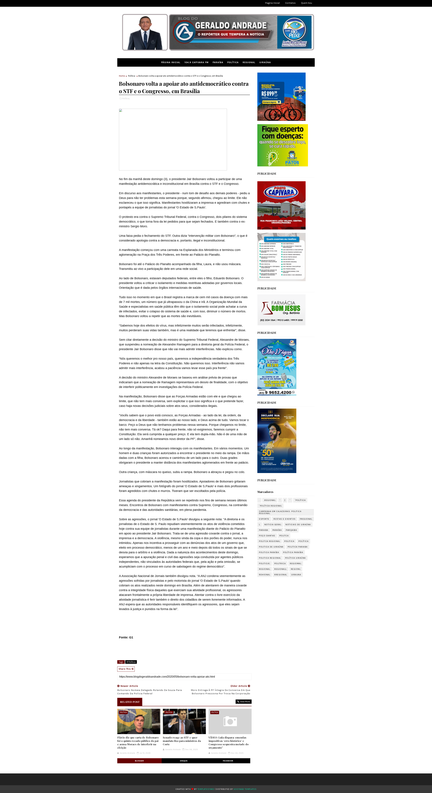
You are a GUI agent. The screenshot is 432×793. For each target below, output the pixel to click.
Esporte (264, 519)
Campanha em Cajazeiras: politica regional (280, 512)
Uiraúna (265, 62)
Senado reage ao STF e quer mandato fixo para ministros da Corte (182, 741)
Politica (289, 541)
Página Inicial (170, 62)
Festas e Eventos (285, 519)
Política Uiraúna (295, 558)
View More (245, 701)
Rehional (264, 574)
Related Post (130, 702)
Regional (249, 62)
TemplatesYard (205, 789)
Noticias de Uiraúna (298, 524)
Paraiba (263, 530)
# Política (131, 662)
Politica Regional (270, 558)
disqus (183, 761)
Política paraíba (293, 552)
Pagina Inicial (272, 3)
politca (284, 535)
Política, (126, 98)
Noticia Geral (272, 524)
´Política (300, 500)
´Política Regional (270, 506)
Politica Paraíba (269, 552)
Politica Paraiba (298, 547)
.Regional (270, 500)
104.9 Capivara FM (196, 62)
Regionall (280, 569)
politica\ (264, 563)
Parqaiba (291, 530)
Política (233, 62)
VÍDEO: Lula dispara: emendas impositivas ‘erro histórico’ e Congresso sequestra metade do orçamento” (229, 742)
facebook (228, 761)
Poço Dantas (267, 535)
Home (122, 76)
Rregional (280, 574)
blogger (139, 761)
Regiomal (295, 563)
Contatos (290, 3)
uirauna (296, 574)
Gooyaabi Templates (245, 789)
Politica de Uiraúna (271, 547)
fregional (306, 519)
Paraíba (218, 62)
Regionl (296, 569)
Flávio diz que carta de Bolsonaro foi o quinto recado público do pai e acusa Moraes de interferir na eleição (138, 742)
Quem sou (306, 3)
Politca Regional (269, 541)
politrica (280, 563)
